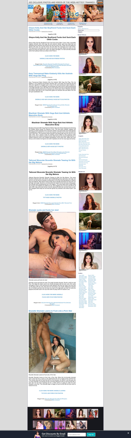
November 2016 (92, 306)
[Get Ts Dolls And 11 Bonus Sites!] (65, 21)
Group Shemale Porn (84, 145)
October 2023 (82, 290)
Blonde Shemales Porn (84, 142)
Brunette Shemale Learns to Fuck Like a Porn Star (50, 311)
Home (79, 28)
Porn (80, 151)
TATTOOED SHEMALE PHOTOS (52, 197)
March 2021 (91, 289)
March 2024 (82, 285)
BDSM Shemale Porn (48, 105)
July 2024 (81, 283)
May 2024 (81, 284)
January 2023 (82, 299)
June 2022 (81, 306)
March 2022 (91, 275)
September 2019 (92, 297)
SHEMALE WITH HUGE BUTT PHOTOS (52, 146)
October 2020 (91, 294)
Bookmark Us (85, 28)
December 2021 (92, 279)
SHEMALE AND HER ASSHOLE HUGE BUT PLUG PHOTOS (52, 99)
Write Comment (56, 67)
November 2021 (92, 280)
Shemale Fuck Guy (83, 162)
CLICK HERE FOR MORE (52, 56)
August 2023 (82, 293)
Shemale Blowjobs (62, 65)
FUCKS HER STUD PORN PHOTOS (52, 297)
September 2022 (83, 303)
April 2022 (81, 307)
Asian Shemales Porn (84, 138)
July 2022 (81, 305)
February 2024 (82, 286)
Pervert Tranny (57, 105)
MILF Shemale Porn (60, 64)
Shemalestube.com (82, 23)
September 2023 (83, 292)
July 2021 (90, 285)
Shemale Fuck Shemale (82, 165)
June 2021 (90, 286)
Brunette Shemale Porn (49, 64)
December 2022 (83, 301)
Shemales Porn (55, 66)
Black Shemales (58, 152)
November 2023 (83, 289)
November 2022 (83, 302)
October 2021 (91, 281)
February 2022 (91, 276)
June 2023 (81, 294)
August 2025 (82, 279)
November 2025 (83, 277)
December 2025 (83, 276)
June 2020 (90, 295)
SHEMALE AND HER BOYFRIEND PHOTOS (52, 58)
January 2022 (91, 277)
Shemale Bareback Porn (50, 65)
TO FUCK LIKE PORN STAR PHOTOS (52, 393)
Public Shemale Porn (84, 154)
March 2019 (91, 298)
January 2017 (91, 303)
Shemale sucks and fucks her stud (44, 210)
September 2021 (92, 283)
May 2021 (90, 288)
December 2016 (92, 305)
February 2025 (82, 280)
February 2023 (82, 298)
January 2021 (91, 292)
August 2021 (91, 284)
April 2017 (90, 302)
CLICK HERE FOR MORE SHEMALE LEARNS (52, 390)
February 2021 (91, 290)
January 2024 (82, 288)
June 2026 (81, 275)
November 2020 (92, 293)
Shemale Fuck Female (84, 161)
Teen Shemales (82, 168)
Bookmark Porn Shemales (47, 31)
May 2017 (90, 301)
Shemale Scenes (71, 23)
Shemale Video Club (48, 23)
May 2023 (81, 295)
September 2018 (92, 299)
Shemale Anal (40, 65)
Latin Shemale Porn (56, 203)
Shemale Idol (59, 23)
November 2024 (83, 281)
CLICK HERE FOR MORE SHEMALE (52, 294)
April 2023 (81, 297)
